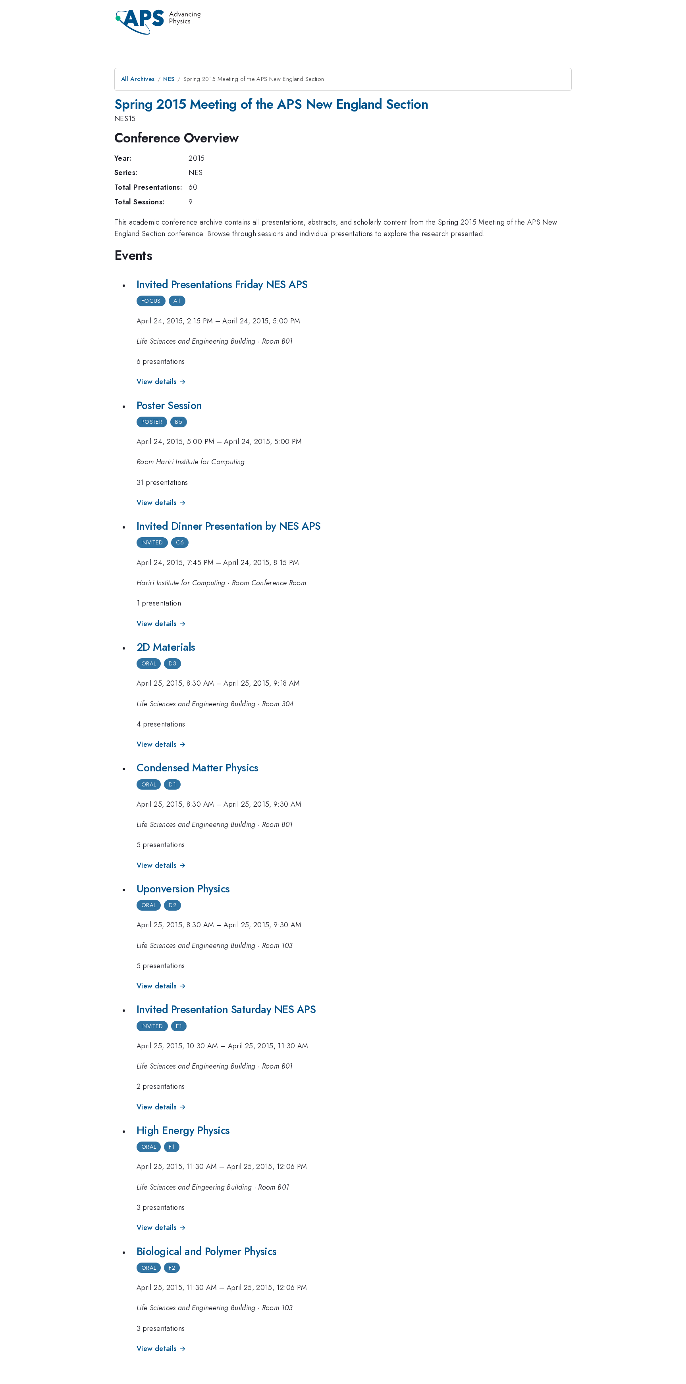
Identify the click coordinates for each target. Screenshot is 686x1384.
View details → (161, 382)
